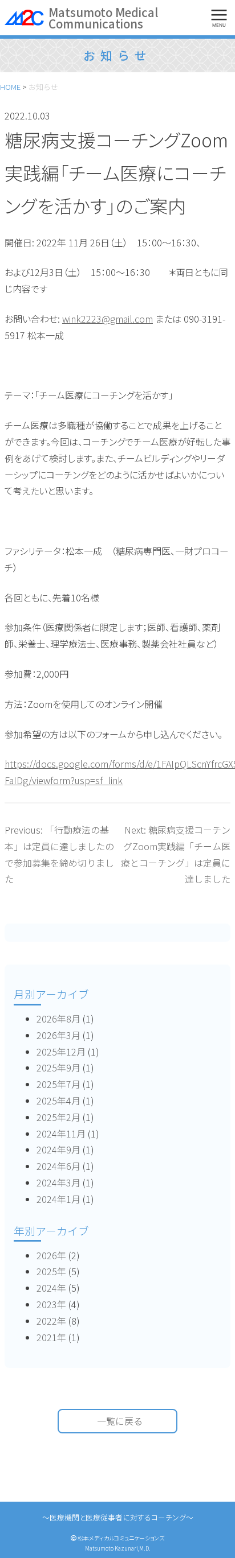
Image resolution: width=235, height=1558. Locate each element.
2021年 (51, 1337)
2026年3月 (58, 1035)
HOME (10, 86)
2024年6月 (58, 1166)
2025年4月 (58, 1100)
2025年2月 (58, 1117)
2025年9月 (58, 1067)
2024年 (51, 1288)
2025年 (51, 1271)
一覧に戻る (120, 1421)
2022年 (51, 1321)
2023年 (51, 1304)
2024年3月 (58, 1182)
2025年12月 (61, 1051)
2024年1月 (58, 1199)
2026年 (51, 1255)
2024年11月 (61, 1133)
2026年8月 (58, 1018)
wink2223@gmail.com (107, 318)
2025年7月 (58, 1084)
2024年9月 (58, 1149)
